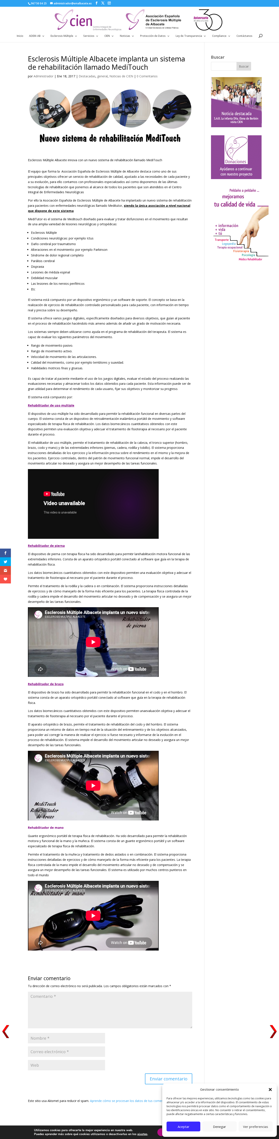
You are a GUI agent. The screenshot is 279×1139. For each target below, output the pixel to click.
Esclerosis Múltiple (62, 36)
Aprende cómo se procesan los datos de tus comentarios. (131, 1101)
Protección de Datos (153, 36)
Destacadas (87, 76)
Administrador (43, 76)
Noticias (125, 36)
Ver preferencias (255, 1126)
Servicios (88, 36)
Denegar (219, 1126)
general (102, 76)
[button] (270, 1089)
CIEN (107, 36)
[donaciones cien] (240, 261)
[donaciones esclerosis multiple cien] (236, 178)
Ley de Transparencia (189, 36)
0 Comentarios (147, 76)
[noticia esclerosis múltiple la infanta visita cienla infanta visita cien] (236, 126)
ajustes (142, 1134)
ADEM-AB (35, 36)
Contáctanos (244, 36)
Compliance (219, 36)
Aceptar (183, 1126)
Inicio (20, 36)
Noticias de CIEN (121, 76)
